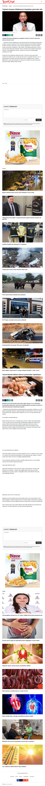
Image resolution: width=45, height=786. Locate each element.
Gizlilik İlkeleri (25, 776)
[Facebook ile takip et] (18, 780)
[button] (37, 35)
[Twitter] (5, 35)
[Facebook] (3, 35)
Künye (16, 776)
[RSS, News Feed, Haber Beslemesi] (26, 780)
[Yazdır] (12, 35)
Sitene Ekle (32, 776)
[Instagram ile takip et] (23, 780)
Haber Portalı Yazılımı (8, 784)
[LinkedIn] (7, 35)
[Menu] (41, 1)
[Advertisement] (22, 72)
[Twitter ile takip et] (21, 780)
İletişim (20, 776)
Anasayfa (12, 776)
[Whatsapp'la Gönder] (10, 35)
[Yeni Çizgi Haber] (8, 1)
